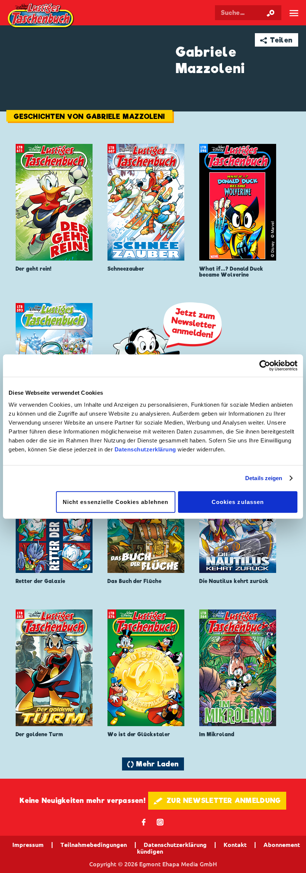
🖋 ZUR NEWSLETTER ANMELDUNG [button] (217, 800)
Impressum (28, 844)
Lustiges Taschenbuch (41, 16)
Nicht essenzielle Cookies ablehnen (115, 501)
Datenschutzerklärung (145, 449)
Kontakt (235, 844)
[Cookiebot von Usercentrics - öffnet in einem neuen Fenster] (264, 365)
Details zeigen (263, 478)
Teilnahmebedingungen (93, 844)
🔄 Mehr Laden (153, 764)
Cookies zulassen (238, 501)
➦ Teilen (276, 40)
